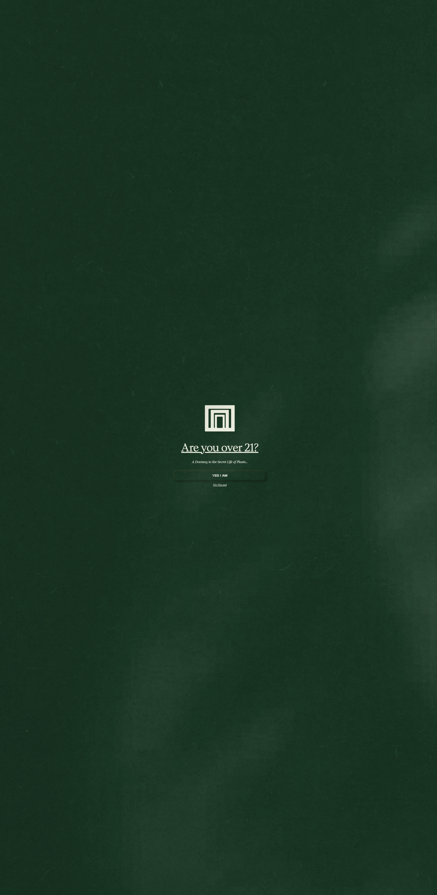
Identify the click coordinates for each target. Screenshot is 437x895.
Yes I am (220, 475)
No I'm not (220, 485)
